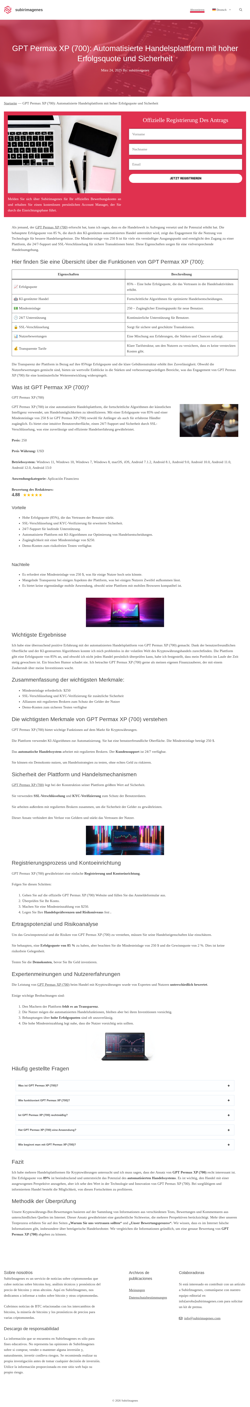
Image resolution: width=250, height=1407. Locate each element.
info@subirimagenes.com (202, 1318)
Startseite (10, 103)
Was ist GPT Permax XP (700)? (38, 1085)
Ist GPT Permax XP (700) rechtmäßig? (43, 1115)
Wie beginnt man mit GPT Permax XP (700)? (47, 1144)
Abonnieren (197, 9)
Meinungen (137, 1290)
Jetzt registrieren (185, 178)
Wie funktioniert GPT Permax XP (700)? (44, 1100)
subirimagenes (29, 10)
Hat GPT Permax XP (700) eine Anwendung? (47, 1129)
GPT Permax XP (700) (51, 227)
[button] (240, 10)
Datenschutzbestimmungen (148, 1297)
